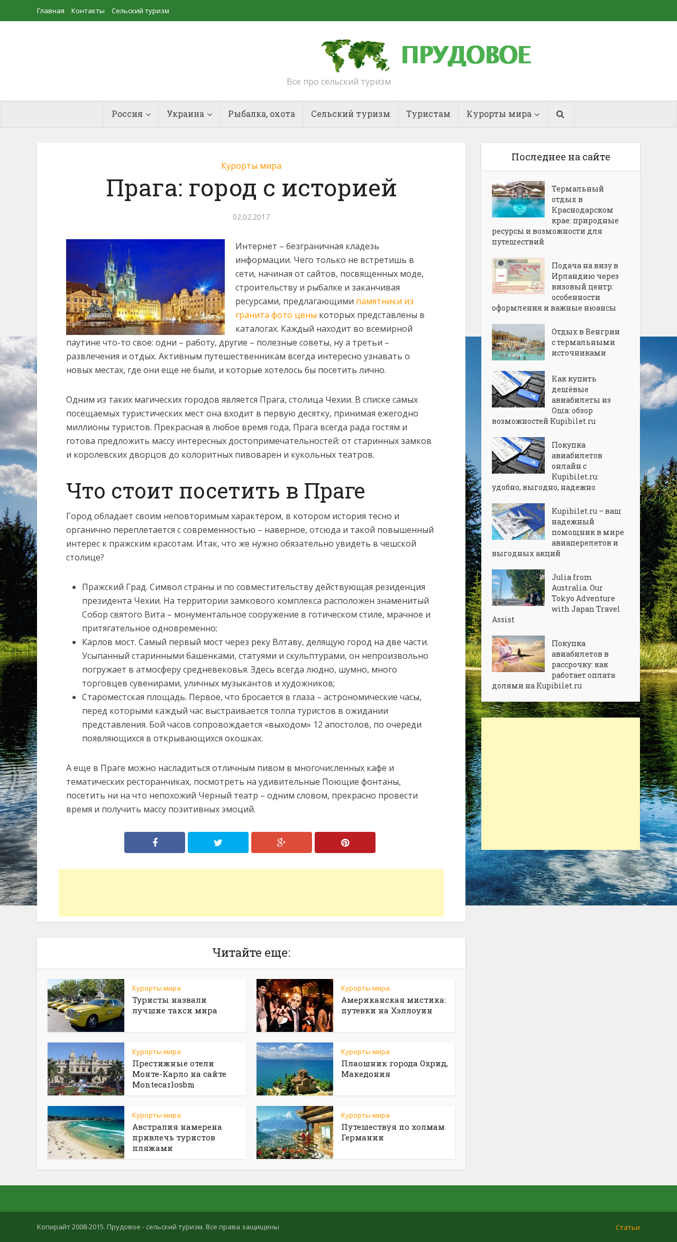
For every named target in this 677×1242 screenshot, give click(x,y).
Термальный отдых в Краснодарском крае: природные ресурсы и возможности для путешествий (555, 215)
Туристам (428, 113)
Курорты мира (251, 165)
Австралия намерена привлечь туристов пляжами (177, 1137)
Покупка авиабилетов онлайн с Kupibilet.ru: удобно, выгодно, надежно (547, 466)
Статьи (628, 1227)
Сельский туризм (140, 10)
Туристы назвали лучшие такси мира (174, 1005)
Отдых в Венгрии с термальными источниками (586, 342)
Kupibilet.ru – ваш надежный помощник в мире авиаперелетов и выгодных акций (558, 532)
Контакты (88, 10)
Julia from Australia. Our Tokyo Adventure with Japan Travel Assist (556, 598)
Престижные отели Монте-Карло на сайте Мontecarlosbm (179, 1074)
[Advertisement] (251, 893)
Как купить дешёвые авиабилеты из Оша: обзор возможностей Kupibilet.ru (551, 400)
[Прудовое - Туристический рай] (438, 50)
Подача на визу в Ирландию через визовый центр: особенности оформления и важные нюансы (555, 286)
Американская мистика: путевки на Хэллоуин (393, 1005)
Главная (51, 10)
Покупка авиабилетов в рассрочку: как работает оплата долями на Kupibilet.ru (553, 664)
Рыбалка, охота (261, 113)
